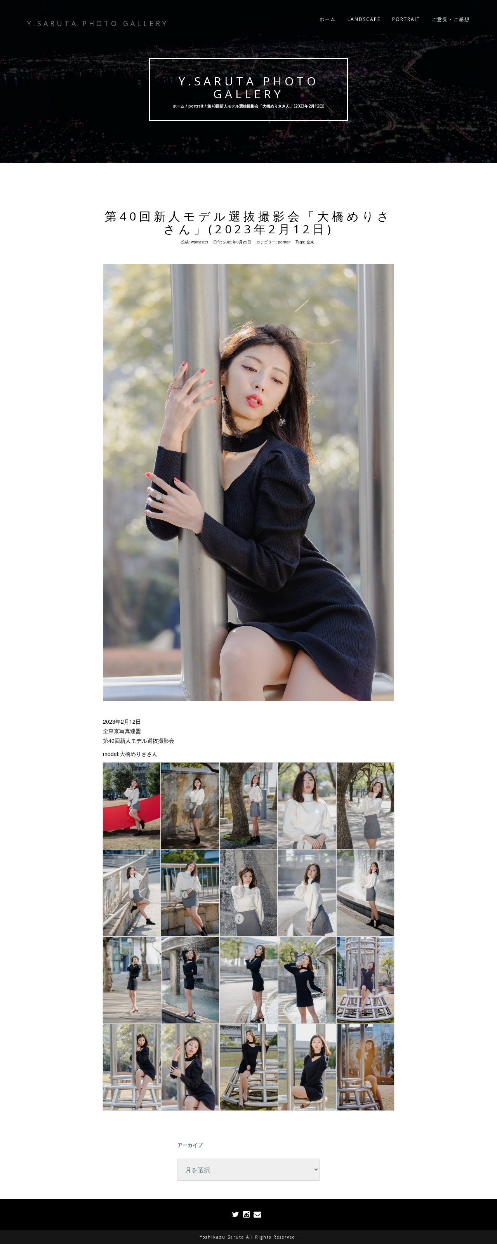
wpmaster (199, 242)
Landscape (364, 19)
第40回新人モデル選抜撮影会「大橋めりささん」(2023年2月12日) (248, 222)
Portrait (406, 19)
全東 (310, 242)
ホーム (328, 19)
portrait (195, 106)
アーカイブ (190, 1144)
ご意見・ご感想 (451, 19)
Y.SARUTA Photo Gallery (249, 87)
